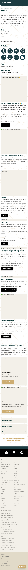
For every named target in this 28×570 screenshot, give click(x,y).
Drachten (3, 489)
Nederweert (16, 475)
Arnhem (3, 470)
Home (2, 8)
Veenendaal (16, 498)
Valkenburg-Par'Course (19, 496)
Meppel (15, 473)
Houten (15, 468)
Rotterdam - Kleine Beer (6, 540)
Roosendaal (16, 482)
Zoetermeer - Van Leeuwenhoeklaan (9, 547)
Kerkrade (16, 470)
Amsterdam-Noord (5, 466)
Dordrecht (3, 487)
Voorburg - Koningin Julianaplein (8, 545)
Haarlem (3, 503)
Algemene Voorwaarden (5, 565)
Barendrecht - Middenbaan (7, 517)
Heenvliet (3, 505)
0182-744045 (4, 39)
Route (2, 36)
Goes (2, 496)
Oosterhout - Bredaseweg (6, 533)
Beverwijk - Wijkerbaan (6, 519)
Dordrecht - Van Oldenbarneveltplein (9, 524)
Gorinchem (3, 498)
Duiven (2, 491)
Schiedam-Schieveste (19, 491)
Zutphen (16, 502)
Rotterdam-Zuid (17, 489)
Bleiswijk (3, 473)
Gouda (2, 500)
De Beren (7, 2)
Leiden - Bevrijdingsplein (6, 529)
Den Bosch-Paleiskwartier (7, 480)
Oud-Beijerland (17, 478)
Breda (2, 475)
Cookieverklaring (4, 561)
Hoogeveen (16, 464)
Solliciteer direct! (8, 381)
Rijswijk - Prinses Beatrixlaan (7, 538)
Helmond (3, 507)
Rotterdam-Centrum (18, 486)
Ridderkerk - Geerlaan (6, 536)
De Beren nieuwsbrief (5, 556)
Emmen (3, 495)
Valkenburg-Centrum (18, 495)
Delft (2, 478)
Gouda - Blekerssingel (6, 526)
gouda (11, 8)
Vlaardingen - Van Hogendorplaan (9, 544)
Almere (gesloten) (5, 462)
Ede (2, 493)
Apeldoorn (3, 468)
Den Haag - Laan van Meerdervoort (9, 522)
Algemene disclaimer (5, 567)
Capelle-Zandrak (5, 477)
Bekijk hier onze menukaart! (7, 66)
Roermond (16, 480)
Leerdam (16, 471)
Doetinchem (4, 486)
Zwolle (15, 505)
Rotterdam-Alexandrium (19, 484)
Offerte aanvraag (7, 272)
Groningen (3, 502)
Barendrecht (4, 471)
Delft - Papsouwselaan (6, 520)
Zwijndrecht (16, 503)
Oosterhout (16, 477)
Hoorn (15, 466)
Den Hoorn (3, 484)
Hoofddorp (16, 462)
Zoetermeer (16, 500)
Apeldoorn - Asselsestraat (7, 515)
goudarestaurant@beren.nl (7, 41)
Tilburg (15, 493)
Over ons (3, 554)
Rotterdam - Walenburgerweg (8, 542)
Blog (2, 558)
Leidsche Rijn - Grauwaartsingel (8, 531)
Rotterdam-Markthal (18, 487)
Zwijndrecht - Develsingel (7, 549)
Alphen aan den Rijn (5, 464)
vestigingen (6, 8)
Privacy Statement (4, 563)
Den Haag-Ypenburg (5, 482)
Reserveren (23, 566)
